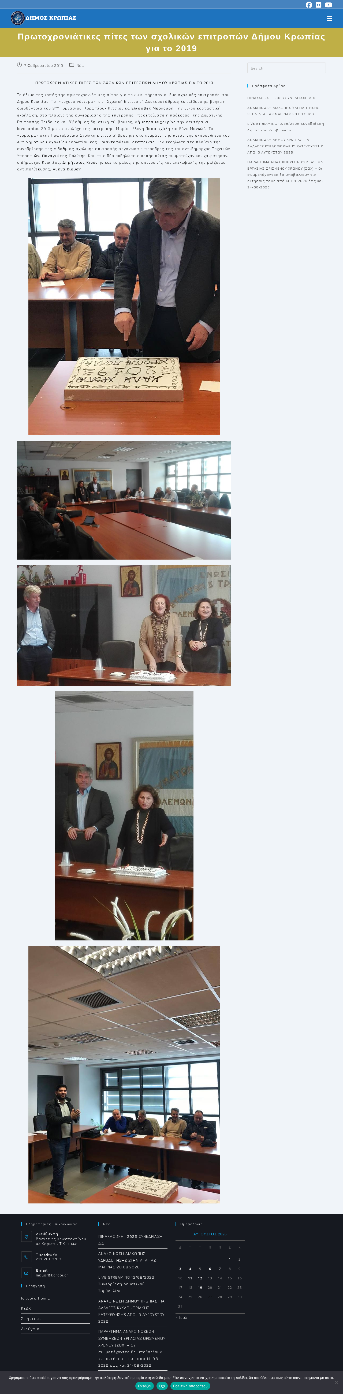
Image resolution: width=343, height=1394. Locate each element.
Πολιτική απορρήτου (190, 1386)
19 (200, 1287)
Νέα (80, 65)
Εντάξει (144, 1386)
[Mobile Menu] (329, 18)
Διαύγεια (30, 1328)
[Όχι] (336, 1382)
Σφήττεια (31, 1318)
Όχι (162, 1386)
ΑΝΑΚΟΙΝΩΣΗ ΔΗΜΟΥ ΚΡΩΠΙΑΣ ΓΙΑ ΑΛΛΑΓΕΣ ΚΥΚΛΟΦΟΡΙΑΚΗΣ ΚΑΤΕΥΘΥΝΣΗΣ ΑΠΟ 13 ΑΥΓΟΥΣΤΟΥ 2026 (285, 145)
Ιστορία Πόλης (35, 1298)
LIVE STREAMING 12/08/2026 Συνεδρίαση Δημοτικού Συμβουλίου (126, 1284)
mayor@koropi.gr (52, 1275)
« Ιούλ (182, 1317)
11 (190, 1278)
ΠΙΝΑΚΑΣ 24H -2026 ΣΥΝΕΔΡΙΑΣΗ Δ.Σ (281, 98)
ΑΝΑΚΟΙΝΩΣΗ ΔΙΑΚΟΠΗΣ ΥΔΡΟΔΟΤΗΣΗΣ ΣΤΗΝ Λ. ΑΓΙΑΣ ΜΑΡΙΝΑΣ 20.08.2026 (127, 1260)
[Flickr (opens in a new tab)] (318, 5)
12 (200, 1278)
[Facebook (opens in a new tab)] (309, 5)
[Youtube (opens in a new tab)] (327, 5)
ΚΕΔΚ (26, 1308)
